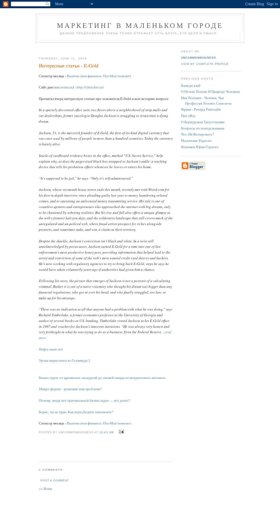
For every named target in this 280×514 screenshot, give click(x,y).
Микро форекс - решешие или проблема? (70, 388)
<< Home (45, 488)
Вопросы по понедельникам (202, 128)
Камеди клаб (190, 85)
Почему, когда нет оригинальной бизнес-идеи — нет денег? (84, 400)
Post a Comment (54, 480)
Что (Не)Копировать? (197, 134)
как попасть (64, 87)
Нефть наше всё (51, 349)
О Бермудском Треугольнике (203, 121)
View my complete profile (205, 63)
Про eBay (188, 115)
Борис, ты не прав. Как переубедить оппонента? (76, 411)
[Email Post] (120, 431)
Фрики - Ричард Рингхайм (201, 109)
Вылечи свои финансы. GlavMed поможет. (99, 75)
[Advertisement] (104, 47)
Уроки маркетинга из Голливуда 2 (64, 360)
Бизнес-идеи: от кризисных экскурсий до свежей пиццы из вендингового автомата (102, 377)
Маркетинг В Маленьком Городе (140, 25)
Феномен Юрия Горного (199, 146)
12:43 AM (106, 432)
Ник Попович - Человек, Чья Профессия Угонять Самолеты (206, 100)
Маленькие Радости (196, 140)
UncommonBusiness (198, 57)
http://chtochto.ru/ (90, 87)
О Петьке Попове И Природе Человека (210, 91)
